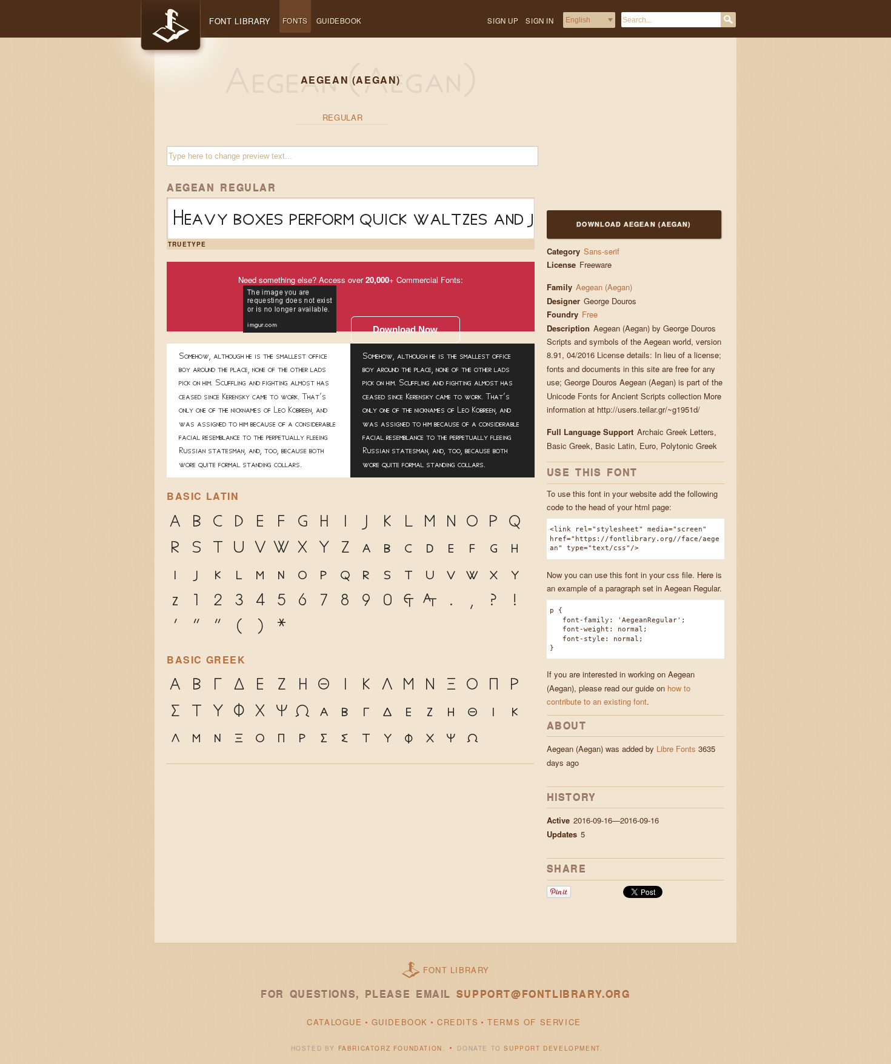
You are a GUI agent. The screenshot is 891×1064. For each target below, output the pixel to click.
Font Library (456, 970)
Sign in (539, 20)
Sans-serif (601, 251)
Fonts (295, 20)
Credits (457, 1022)
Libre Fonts (676, 748)
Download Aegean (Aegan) (633, 223)
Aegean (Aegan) (604, 287)
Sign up (502, 20)
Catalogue (334, 1022)
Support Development (551, 1048)
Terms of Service (534, 1022)
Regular (342, 117)
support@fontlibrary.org (543, 994)
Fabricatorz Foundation (390, 1048)
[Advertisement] (622, 131)
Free (591, 314)
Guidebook (339, 20)
